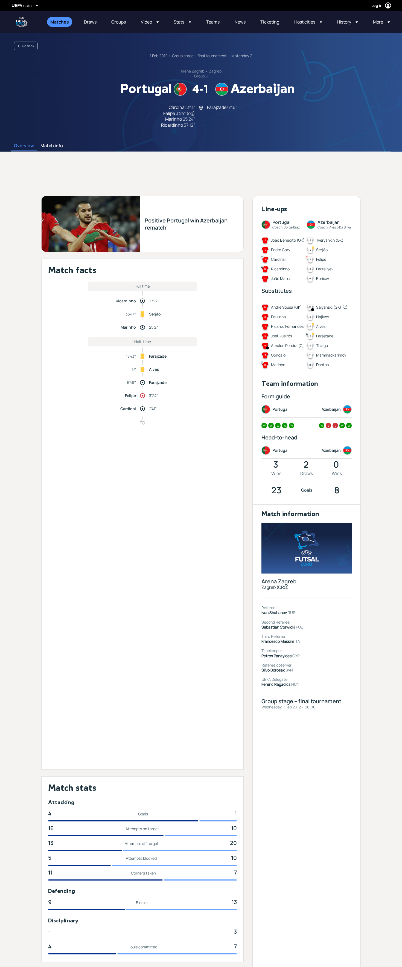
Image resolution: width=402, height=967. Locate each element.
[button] (149, 22)
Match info (51, 145)
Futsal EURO (22, 22)
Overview (24, 145)
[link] (59, 22)
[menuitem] (60, 22)
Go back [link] (28, 46)
